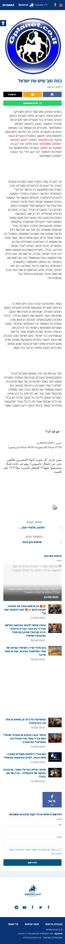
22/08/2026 (51, 597)
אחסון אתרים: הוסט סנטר (52, 937)
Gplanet (58, 933)
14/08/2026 (38, 746)
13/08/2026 (38, 762)
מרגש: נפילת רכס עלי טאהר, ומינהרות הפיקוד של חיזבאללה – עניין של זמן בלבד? (24, 773)
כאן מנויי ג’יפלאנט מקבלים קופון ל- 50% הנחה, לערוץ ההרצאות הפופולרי (24, 755)
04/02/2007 (54, 87)
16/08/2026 (38, 727)
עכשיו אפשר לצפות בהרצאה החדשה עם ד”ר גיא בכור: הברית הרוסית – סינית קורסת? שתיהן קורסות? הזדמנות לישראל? (25, 630)
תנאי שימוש (32, 924)
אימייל (59, 837)
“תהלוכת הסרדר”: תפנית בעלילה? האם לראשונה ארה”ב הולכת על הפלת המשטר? (33, 590)
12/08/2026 (38, 781)
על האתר (13, 924)
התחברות (8, 5)
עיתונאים (44, 140)
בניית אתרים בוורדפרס (32, 937)
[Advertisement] (33, 691)
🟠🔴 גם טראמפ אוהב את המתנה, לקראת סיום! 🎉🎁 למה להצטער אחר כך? (25, 609)
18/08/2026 (38, 659)
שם (60, 824)
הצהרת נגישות (53, 924)
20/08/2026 (38, 640)
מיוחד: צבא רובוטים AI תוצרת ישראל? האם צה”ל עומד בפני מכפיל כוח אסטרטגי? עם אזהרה (24, 738)
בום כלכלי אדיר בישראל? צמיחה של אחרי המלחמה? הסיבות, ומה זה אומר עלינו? (25, 651)
